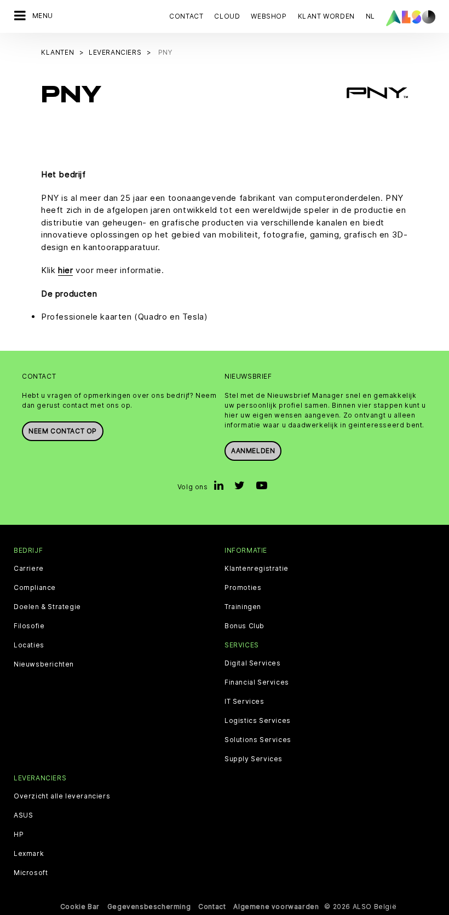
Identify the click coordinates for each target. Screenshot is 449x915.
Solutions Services (258, 740)
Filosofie (29, 626)
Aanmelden (253, 451)
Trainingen (243, 607)
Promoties (243, 588)
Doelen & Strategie (47, 607)
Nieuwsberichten (44, 664)
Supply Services (254, 759)
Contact (186, 16)
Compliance (35, 588)
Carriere (29, 568)
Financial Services (257, 682)
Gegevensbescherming (149, 906)
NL (370, 16)
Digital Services (253, 663)
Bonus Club (244, 626)
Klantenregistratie (257, 568)
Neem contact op (62, 431)
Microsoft (31, 873)
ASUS (23, 815)
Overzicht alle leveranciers (62, 796)
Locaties (29, 645)
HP (19, 834)
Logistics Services (258, 721)
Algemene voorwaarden (276, 906)
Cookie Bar (80, 906)
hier (65, 270)
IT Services (244, 701)
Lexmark (29, 854)
